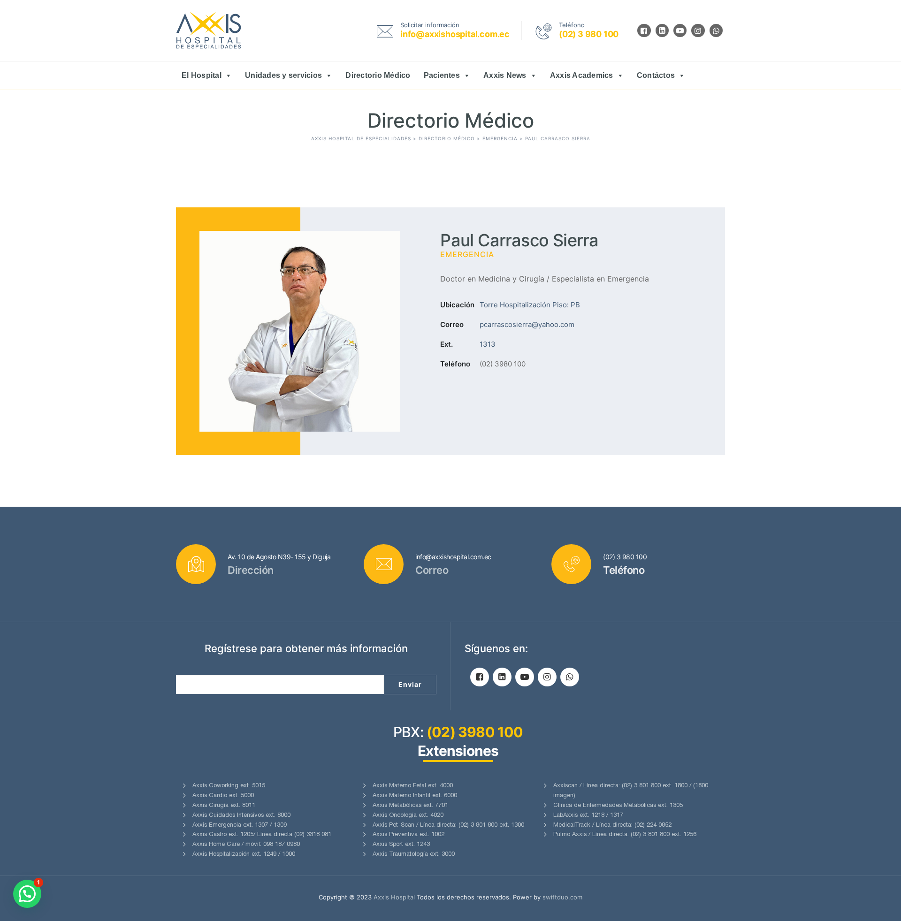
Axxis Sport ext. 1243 (401, 845)
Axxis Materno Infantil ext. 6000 (415, 796)
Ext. (446, 344)
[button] (27, 894)
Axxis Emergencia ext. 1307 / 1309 (239, 825)
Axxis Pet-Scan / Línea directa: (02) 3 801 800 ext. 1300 (448, 825)
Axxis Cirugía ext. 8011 (223, 806)
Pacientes (442, 75)
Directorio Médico (377, 75)
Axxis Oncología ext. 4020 (408, 816)
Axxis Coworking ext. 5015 (228, 786)
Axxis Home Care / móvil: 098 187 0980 (246, 845)
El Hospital (201, 75)
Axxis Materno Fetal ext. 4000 (413, 786)
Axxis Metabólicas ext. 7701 (410, 806)
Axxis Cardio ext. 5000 (223, 796)
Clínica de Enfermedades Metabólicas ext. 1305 (618, 806)
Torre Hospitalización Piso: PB (530, 304)
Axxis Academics (581, 75)
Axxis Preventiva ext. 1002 (408, 835)
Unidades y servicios (283, 75)
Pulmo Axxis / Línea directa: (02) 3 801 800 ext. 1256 (624, 835)
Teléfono (455, 363)
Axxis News (505, 75)
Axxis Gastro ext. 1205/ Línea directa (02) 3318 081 (261, 835)
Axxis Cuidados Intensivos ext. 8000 (241, 816)
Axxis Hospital (394, 897)
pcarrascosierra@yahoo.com (527, 324)
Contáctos (656, 75)
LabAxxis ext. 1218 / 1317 (588, 816)
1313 (488, 344)
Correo (452, 324)
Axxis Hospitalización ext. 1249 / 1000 (243, 855)
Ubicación (457, 304)
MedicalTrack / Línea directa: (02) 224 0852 (612, 825)
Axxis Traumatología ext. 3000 (414, 855)
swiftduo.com (562, 897)
